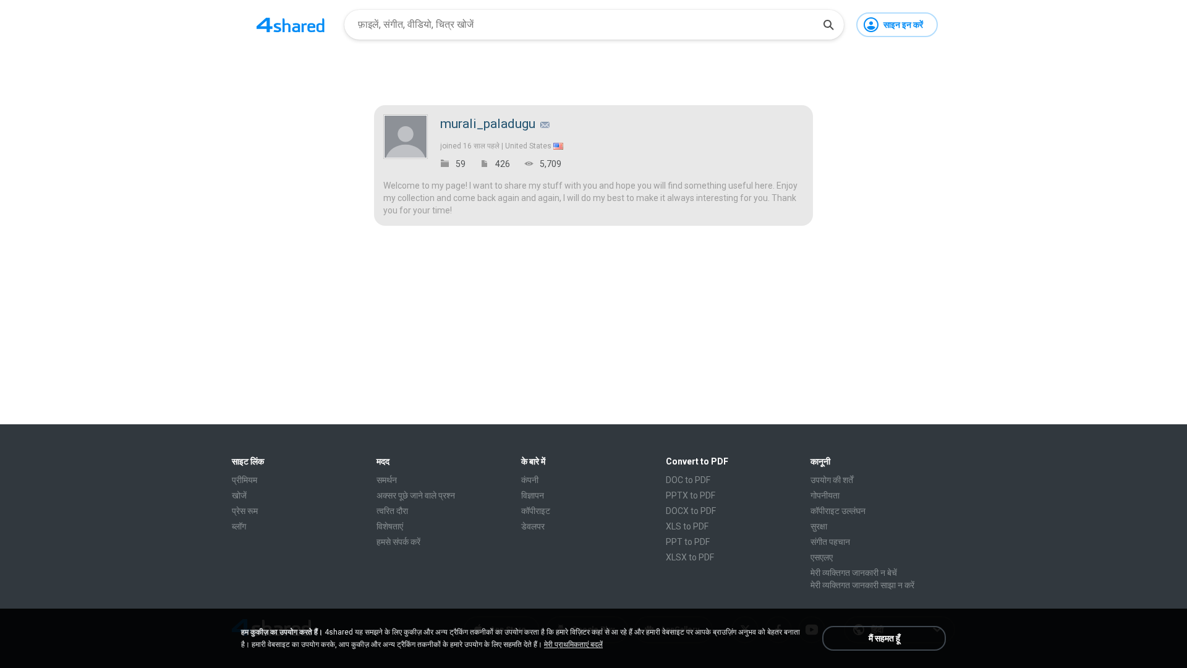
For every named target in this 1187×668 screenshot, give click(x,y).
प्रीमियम (244, 480)
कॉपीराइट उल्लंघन (838, 511)
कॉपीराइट (535, 511)
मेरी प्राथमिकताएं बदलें (573, 644)
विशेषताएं (390, 526)
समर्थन (387, 480)
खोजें (239, 495)
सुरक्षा (818, 526)
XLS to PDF (687, 526)
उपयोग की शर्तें (831, 480)
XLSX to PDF (690, 557)
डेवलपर (533, 526)
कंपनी (529, 480)
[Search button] (828, 25)
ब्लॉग (239, 526)
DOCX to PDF (691, 511)
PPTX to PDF (690, 495)
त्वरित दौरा (392, 511)
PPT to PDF (688, 542)
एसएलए (821, 557)
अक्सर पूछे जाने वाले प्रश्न (416, 495)
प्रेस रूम (245, 511)
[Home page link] (291, 25)
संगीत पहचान (830, 542)
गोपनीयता (825, 495)
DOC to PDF (688, 480)
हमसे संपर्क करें (398, 542)
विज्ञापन (532, 495)
